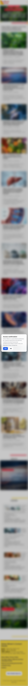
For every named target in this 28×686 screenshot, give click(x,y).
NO (11, 348)
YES (5, 348)
